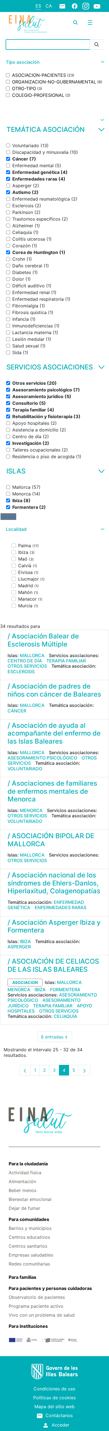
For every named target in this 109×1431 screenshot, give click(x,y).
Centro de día (25, 660)
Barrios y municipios (30, 1228)
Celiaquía (65, 1016)
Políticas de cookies (54, 1397)
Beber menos (22, 1190)
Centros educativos (29, 1237)
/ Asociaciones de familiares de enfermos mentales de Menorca (52, 791)
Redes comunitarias (29, 1264)
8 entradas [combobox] (56, 1038)
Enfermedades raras (60, 907)
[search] (75, 22)
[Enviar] (96, 44)
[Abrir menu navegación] (90, 22)
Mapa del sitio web (54, 1406)
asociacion (25, 982)
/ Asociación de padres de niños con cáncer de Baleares (54, 690)
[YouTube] (97, 6)
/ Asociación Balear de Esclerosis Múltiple (43, 640)
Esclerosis (21, 671)
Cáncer (17, 711)
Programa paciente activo (36, 1306)
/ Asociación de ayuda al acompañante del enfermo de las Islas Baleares (54, 733)
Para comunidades (29, 1219)
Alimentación (22, 1181)
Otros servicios (27, 666)
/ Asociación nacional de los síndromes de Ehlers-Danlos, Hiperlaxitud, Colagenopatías (54, 883)
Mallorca (32, 655)
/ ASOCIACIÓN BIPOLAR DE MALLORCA (51, 840)
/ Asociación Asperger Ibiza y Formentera (54, 926)
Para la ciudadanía (28, 1163)
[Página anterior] (25, 1070)
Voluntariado (25, 768)
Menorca (31, 810)
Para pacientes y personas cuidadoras (50, 1288)
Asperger (19, 946)
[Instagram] (85, 6)
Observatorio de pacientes (37, 1297)
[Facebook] (74, 6)
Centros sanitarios (28, 1246)
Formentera (65, 989)
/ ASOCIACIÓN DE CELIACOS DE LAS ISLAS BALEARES (53, 965)
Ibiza (25, 941)
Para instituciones (28, 1326)
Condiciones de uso (54, 1388)
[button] (54, 62)
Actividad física (25, 1172)
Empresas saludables (31, 1255)
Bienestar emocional (30, 1199)
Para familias (22, 1277)
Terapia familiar (66, 660)
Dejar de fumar (24, 1208)
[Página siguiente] (84, 1070)
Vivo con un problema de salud (42, 1315)
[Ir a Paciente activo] (28, 24)
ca (49, 6)
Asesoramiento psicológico (42, 758)
